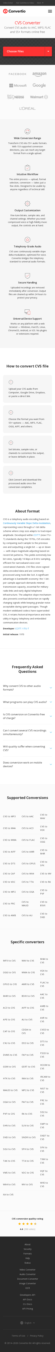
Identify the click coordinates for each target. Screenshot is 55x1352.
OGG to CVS (9, 972)
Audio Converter (28, 1274)
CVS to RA (45, 881)
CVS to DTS (9, 863)
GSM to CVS (9, 1066)
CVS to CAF (9, 873)
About (28, 1244)
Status (27, 1262)
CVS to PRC (9, 903)
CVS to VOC (9, 881)
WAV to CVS (28, 960)
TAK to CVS (9, 1160)
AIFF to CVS (28, 1007)
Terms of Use (18, 1335)
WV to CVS (27, 1184)
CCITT (36, 534)
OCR (27, 1288)
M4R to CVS (9, 995)
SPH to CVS (28, 1149)
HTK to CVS (9, 1078)
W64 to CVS (9, 1184)
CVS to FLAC (28, 839)
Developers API (27, 1294)
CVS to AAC (28, 816)
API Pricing (27, 1308)
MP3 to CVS (9, 960)
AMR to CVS (28, 984)
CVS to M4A (9, 828)
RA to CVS (27, 1113)
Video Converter (27, 1269)
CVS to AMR (28, 851)
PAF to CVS (28, 1102)
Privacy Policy (36, 1335)
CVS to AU (27, 915)
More (39, 3)
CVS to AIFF (9, 851)
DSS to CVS (28, 1043)
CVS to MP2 (9, 891)
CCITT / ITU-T (22, 628)
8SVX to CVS (28, 995)
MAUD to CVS (10, 1090)
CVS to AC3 (28, 828)
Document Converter (27, 1278)
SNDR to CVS (29, 1137)
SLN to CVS (28, 1125)
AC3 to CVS (9, 1007)
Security (27, 1249)
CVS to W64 (28, 873)
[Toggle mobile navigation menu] (50, 11)
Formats (27, 1253)
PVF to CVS (9, 1113)
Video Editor (8, 3)
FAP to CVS (28, 1054)
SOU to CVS (9, 1149)
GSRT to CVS (28, 1066)
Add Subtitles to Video (25, 3)
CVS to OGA (28, 891)
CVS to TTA (28, 881)
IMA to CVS (28, 1078)
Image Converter (27, 1283)
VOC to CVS (28, 1172)
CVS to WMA (9, 839)
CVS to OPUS (29, 863)
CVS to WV (45, 873)
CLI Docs (27, 1304)
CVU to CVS (9, 1043)
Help (27, 1258)
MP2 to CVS (28, 1090)
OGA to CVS (9, 1102)
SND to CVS (9, 1137)
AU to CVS (27, 1019)
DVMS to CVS (10, 1054)
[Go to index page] (14, 10)
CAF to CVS (9, 1031)
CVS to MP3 (9, 816)
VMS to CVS (9, 1172)
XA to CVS (8, 1194)
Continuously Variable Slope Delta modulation (26, 523)
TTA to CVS (28, 1160)
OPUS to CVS (10, 984)
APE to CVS (9, 1019)
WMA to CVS (28, 972)
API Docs (27, 1299)
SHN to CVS (9, 1125)
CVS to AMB (9, 915)
